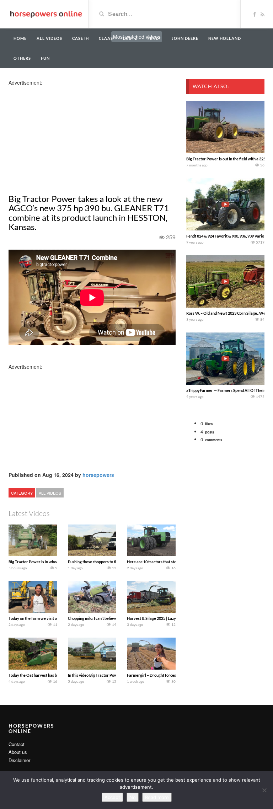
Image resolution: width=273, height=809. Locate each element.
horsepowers (98, 474)
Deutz (130, 38)
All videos (49, 38)
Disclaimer (19, 760)
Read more (157, 797)
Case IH (80, 38)
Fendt (155, 38)
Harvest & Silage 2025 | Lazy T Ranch (159, 618)
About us (18, 752)
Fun (45, 58)
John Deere (185, 38)
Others (22, 58)
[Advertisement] (64, 136)
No (132, 797)
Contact (17, 744)
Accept (112, 797)
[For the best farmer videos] (46, 13)
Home (20, 38)
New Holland (224, 38)
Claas (106, 38)
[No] (264, 790)
